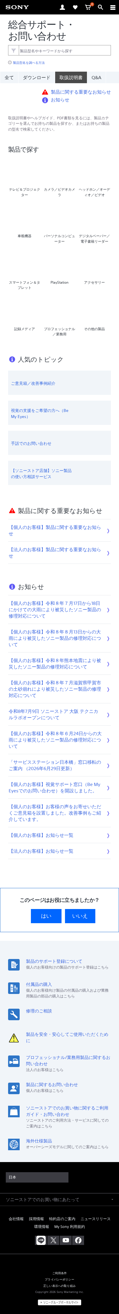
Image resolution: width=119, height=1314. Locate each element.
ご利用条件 (59, 1273)
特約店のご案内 (62, 1218)
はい (46, 916)
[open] (62, 7)
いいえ (80, 916)
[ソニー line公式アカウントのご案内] (41, 1240)
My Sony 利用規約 (69, 1226)
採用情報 (36, 1218)
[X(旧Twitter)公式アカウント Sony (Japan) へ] (53, 1240)
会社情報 (16, 1218)
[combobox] (59, 50)
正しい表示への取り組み (59, 1286)
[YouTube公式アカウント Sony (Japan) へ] (66, 1240)
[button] (107, 1295)
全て (9, 77)
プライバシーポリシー (59, 1279)
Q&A (96, 77)
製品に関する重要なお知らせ (81, 92)
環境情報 (41, 1226)
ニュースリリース (96, 1218)
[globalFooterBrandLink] (59, 1302)
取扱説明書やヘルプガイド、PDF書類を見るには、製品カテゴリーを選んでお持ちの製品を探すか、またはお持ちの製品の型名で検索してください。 (58, 124)
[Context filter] (13, 50)
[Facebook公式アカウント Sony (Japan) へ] (78, 1240)
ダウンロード (37, 77)
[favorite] (75, 7)
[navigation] (113, 7)
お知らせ (60, 100)
